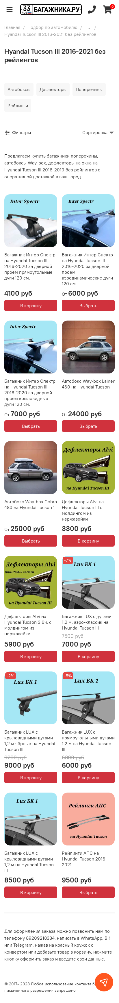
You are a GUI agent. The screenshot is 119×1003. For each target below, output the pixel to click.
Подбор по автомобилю (52, 27)
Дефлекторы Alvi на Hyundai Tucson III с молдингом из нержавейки (83, 510)
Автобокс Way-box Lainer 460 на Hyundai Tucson (88, 384)
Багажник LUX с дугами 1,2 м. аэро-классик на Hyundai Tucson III (86, 622)
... (88, 27)
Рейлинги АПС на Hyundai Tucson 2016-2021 (84, 858)
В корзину (31, 305)
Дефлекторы (53, 89)
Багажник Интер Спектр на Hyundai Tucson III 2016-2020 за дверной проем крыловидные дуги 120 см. (29, 392)
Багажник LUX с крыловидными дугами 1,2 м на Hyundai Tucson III (29, 861)
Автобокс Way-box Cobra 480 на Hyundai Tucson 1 (30, 504)
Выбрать (88, 305)
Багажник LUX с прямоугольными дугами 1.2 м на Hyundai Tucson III (88, 740)
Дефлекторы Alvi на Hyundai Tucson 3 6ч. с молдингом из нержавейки (27, 624)
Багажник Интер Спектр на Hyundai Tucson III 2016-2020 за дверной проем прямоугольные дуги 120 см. (29, 266)
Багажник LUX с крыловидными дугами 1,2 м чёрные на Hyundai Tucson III (29, 740)
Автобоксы (19, 89)
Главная (12, 27)
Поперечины (89, 89)
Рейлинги (18, 105)
